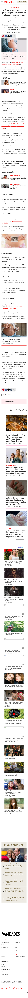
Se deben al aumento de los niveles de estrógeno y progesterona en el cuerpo (13, 126)
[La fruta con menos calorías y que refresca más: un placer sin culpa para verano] (5, 177)
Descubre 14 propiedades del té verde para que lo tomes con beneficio (18, 187)
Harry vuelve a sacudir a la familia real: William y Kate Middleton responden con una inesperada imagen (14, 866)
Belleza (12, 81)
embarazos (7, 395)
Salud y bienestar (14, 7)
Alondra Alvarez (17, 32)
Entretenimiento (11, 465)
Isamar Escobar (20, 475)
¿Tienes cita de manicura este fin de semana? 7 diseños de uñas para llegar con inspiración (16, 534)
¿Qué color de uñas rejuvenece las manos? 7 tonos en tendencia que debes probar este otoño (14, 899)
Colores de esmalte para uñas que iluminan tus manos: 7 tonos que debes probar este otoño (16, 501)
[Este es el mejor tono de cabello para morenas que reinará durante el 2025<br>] (5, 91)
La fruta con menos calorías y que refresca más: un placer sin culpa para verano (18, 178)
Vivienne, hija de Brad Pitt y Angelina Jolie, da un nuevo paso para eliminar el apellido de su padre (16, 470)
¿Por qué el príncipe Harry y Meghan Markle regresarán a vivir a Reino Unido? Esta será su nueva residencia (15, 882)
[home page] (9, 2)
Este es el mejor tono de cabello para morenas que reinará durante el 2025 (18, 93)
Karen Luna (18, 443)
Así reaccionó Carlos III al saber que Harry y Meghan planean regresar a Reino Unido (14, 874)
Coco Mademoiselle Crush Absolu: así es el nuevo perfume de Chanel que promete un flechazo (16, 438)
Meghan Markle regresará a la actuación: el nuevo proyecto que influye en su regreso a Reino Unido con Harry (14, 891)
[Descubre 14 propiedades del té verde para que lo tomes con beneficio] (5, 186)
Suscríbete (22, 2)
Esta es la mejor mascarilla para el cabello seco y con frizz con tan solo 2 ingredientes (18, 84)
